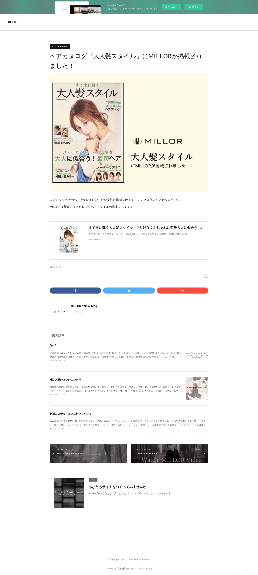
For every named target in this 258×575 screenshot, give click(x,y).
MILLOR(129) (55, 267)
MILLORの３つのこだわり (65, 379)
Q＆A (53, 345)
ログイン (194, 6)
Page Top (129, 544)
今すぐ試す (171, 6)
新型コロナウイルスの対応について (71, 413)
